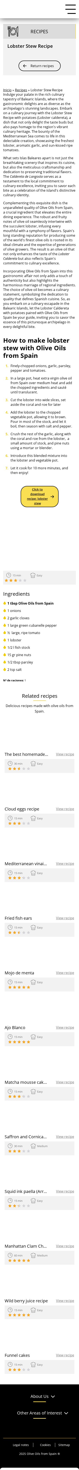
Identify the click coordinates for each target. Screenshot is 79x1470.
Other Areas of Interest (39, 1413)
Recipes (21, 90)
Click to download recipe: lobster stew (37, 496)
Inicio (7, 90)
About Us (40, 1396)
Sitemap (64, 1445)
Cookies (45, 1445)
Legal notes (21, 1445)
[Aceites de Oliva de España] (24, 9)
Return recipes (42, 66)
